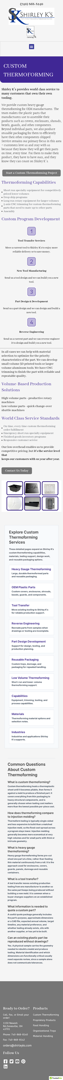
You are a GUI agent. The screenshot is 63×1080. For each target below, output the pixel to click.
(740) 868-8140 (31, 4)
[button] (31, 46)
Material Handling (43, 1036)
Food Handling (41, 1025)
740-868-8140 (19, 1034)
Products (40, 1008)
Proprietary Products (44, 1020)
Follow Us (11, 1053)
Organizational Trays (44, 1030)
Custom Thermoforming (46, 1014)
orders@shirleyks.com (17, 1045)
